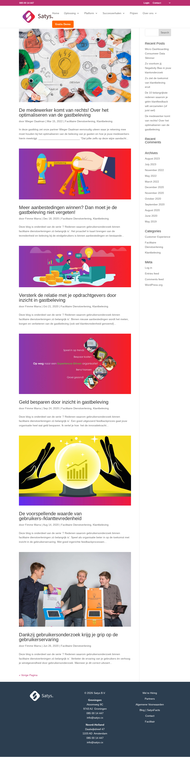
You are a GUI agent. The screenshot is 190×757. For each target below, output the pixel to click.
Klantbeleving (104, 121)
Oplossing (70, 13)
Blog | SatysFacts (150, 710)
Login (146, 3)
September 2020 (155, 204)
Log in (148, 267)
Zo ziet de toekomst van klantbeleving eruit (156, 83)
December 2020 (154, 187)
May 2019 (151, 221)
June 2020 (151, 215)
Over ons (148, 13)
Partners (150, 698)
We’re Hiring (149, 692)
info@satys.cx (95, 717)
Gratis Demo (63, 24)
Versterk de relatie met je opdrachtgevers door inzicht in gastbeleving (67, 297)
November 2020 (154, 192)
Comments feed (154, 279)
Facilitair (150, 721)
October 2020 (153, 198)
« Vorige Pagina (28, 675)
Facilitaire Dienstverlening (80, 121)
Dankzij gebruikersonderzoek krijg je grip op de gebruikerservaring (68, 637)
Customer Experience (157, 236)
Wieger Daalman (35, 121)
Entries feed (152, 273)
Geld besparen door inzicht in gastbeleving (63, 402)
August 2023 (152, 158)
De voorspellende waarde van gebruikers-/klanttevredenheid (50, 516)
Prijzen (134, 13)
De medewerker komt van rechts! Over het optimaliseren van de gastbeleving (63, 112)
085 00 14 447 (95, 713)
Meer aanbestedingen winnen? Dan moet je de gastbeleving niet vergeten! (68, 210)
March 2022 (152, 181)
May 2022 (151, 175)
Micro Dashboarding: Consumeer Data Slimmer (157, 53)
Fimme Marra (33, 218)
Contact (157, 3)
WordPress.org (154, 284)
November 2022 (154, 170)
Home (55, 13)
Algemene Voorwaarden (150, 704)
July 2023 (150, 164)
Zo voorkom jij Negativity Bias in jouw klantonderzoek (158, 68)
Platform (89, 13)
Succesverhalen (112, 13)
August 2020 (152, 210)
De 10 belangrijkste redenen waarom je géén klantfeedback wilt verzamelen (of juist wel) (156, 101)
